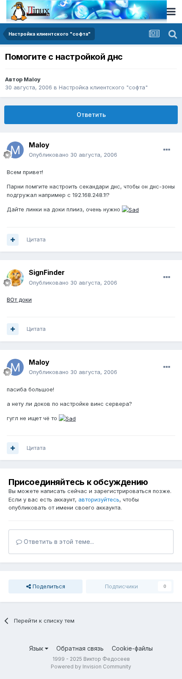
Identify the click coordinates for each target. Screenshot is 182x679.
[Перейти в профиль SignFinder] (15, 277)
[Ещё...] (166, 150)
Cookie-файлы (132, 648)
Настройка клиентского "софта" (103, 87)
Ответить (91, 114)
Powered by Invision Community (91, 666)
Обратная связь (80, 648)
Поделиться (48, 586)
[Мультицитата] (13, 240)
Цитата (36, 239)
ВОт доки (19, 299)
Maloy (32, 79)
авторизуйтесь (98, 499)
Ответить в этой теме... (58, 541)
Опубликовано (73, 154)
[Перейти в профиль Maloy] (15, 149)
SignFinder (47, 272)
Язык (37, 648)
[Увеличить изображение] (130, 209)
